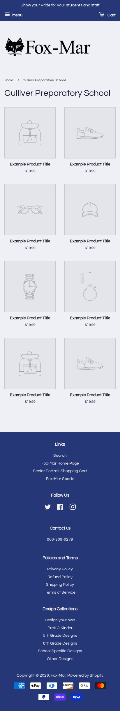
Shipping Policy (60, 585)
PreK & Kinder (60, 628)
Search (60, 456)
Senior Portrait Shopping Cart (60, 471)
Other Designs (60, 659)
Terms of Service (60, 592)
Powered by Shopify (85, 675)
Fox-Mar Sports (60, 479)
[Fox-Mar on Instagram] (72, 508)
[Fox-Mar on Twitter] (48, 508)
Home (9, 80)
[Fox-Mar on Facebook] (60, 508)
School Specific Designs (60, 651)
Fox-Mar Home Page (60, 463)
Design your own (60, 620)
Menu (16, 15)
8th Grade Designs (60, 643)
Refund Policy (60, 577)
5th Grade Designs (60, 636)
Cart (111, 15)
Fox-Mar (58, 675)
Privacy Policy (60, 569)
